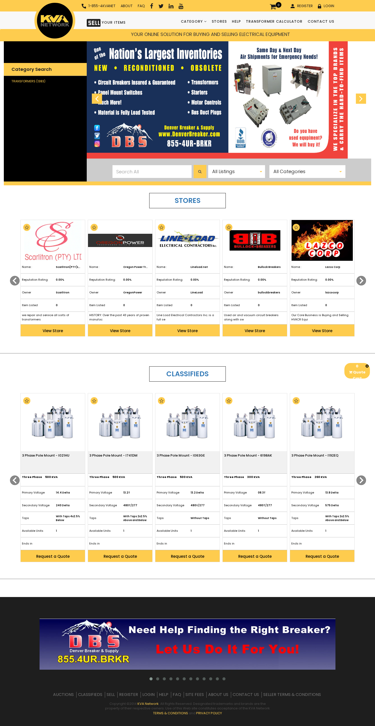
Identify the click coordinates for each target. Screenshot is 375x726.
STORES (219, 21)
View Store (53, 330)
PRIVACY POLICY (209, 713)
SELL (111, 694)
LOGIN (329, 5)
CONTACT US (321, 21)
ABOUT (127, 5)
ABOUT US (218, 694)
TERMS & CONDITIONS (170, 713)
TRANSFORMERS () (28, 81)
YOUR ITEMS (113, 22)
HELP (236, 21)
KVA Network (148, 703)
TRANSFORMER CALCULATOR (274, 21)
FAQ (141, 5)
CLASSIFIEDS (90, 694)
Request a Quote (53, 556)
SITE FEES (194, 694)
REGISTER (305, 5)
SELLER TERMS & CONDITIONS (292, 694)
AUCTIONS (63, 694)
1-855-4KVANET (102, 5)
